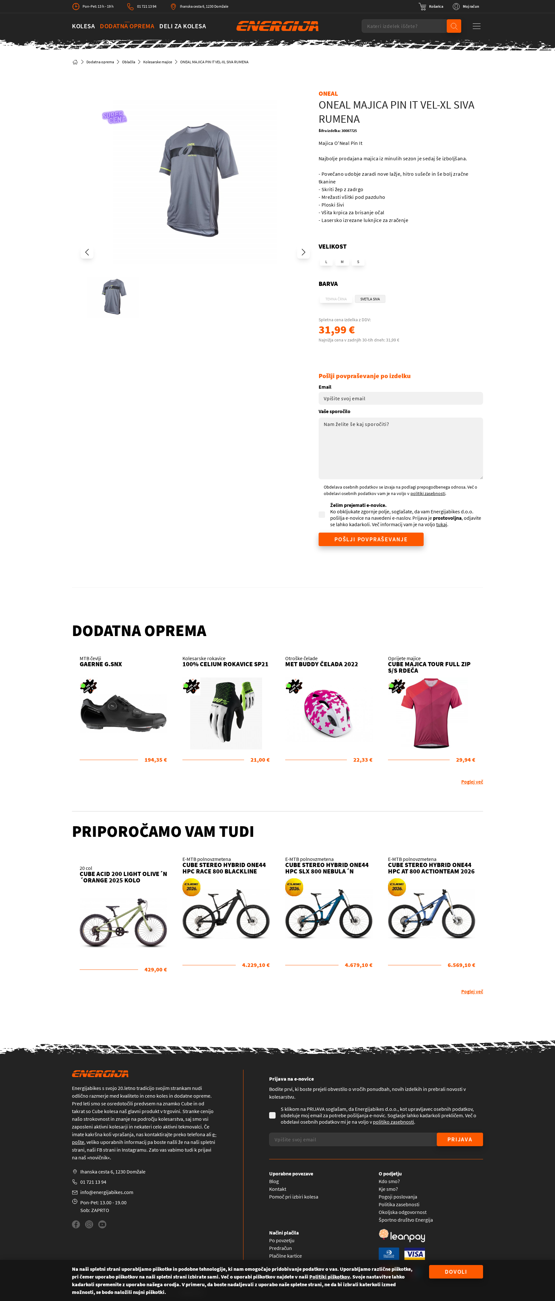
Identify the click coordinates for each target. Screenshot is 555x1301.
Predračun (280, 1248)
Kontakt (277, 1189)
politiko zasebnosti (393, 1122)
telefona (196, 1134)
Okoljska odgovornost (403, 1212)
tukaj (441, 524)
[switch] (431, 6)
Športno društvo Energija (406, 1220)
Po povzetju (282, 1240)
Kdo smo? (389, 1181)
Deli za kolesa (182, 26)
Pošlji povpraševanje (371, 539)
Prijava (459, 1139)
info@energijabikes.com (106, 1192)
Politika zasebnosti (399, 1204)
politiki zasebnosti (427, 493)
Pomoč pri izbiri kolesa (293, 1196)
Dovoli (456, 1271)
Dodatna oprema (127, 26)
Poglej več (472, 781)
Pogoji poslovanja (398, 1196)
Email (325, 387)
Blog (274, 1181)
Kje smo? (388, 1189)
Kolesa (83, 26)
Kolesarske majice (157, 61)
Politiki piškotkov (329, 1276)
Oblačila (128, 61)
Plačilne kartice (285, 1255)
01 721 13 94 (146, 6)
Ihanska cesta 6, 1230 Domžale (204, 6)
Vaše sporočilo (334, 411)
